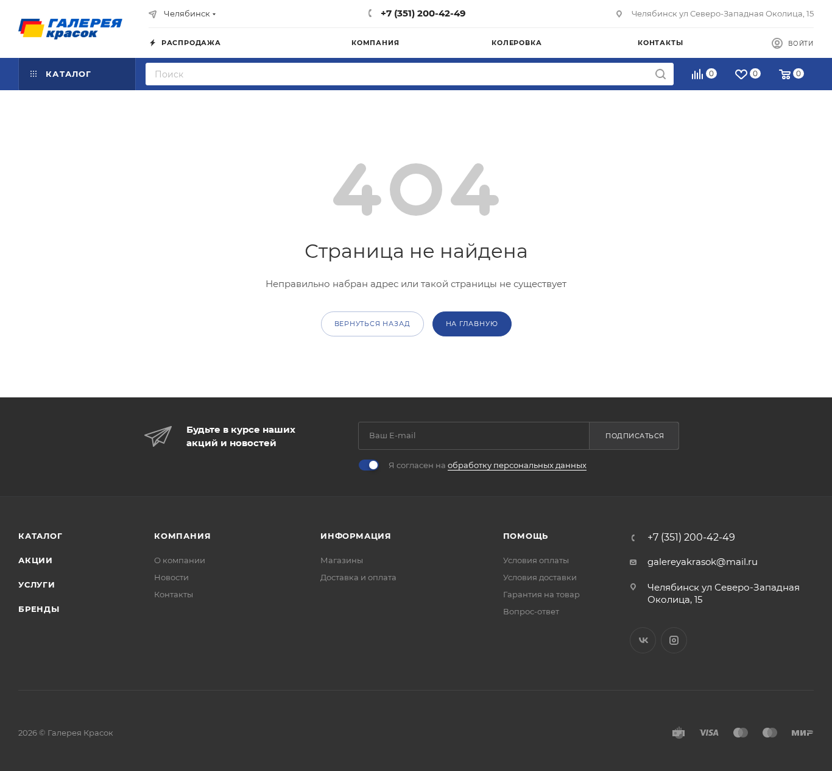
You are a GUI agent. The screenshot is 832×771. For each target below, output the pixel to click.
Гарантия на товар (541, 594)
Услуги (36, 584)
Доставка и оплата (358, 577)
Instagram (674, 640)
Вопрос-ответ (531, 611)
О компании (179, 560)
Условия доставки (540, 577)
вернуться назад (372, 323)
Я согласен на (488, 465)
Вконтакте (643, 640)
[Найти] (660, 74)
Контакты (173, 594)
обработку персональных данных (517, 465)
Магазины (341, 560)
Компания (182, 536)
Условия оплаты (536, 560)
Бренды (39, 609)
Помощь (526, 536)
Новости (171, 577)
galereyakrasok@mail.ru (702, 561)
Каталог (40, 536)
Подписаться (635, 436)
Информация (356, 536)
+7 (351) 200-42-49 (422, 13)
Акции (35, 560)
